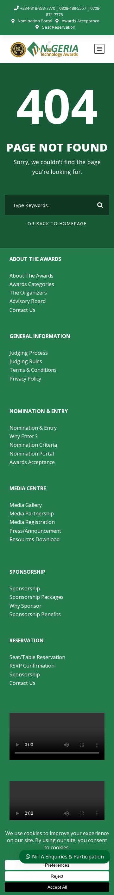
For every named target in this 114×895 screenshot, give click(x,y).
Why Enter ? (24, 436)
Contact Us (22, 310)
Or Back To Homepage (57, 224)
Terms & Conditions (33, 369)
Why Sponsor (25, 605)
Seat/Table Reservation (37, 657)
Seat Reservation (58, 27)
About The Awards (32, 275)
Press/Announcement (36, 530)
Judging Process (29, 352)
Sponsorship (25, 588)
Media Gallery (26, 505)
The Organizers (28, 292)
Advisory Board (28, 301)
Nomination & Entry (33, 427)
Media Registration (32, 522)
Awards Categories (32, 284)
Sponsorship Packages (37, 597)
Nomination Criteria (33, 444)
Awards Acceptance (80, 21)
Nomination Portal (35, 21)
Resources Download (35, 539)
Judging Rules (26, 361)
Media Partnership (32, 513)
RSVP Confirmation (32, 665)
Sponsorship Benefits (35, 614)
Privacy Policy (25, 378)
